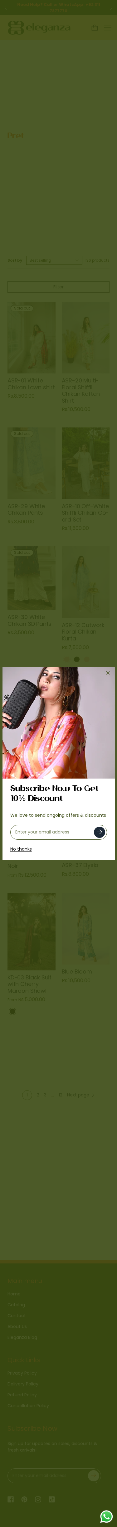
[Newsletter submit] (99, 832)
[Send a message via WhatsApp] (106, 1516)
